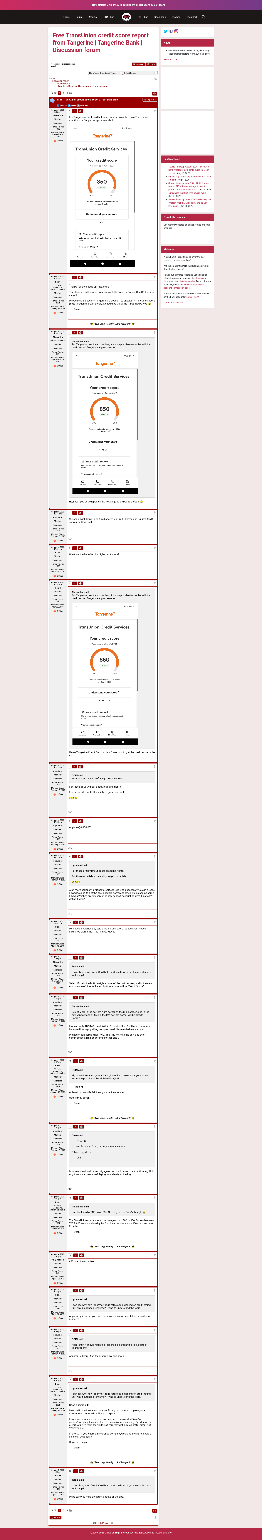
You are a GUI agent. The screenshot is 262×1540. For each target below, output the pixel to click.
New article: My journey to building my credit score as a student (128, 4)
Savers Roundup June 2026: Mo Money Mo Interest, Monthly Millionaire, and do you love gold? (189, 202)
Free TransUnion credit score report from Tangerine (83, 86)
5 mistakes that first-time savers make (187, 193)
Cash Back (192, 17)
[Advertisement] (187, 88)
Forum (79, 17)
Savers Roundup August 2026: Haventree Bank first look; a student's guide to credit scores (188, 170)
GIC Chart (143, 17)
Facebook (63, 106)
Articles (93, 17)
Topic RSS (151, 100)
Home (66, 17)
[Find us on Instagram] (176, 31)
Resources (160, 17)
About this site (164, 1532)
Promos (176, 17)
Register (140, 64)
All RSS (57, 1518)
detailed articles (187, 281)
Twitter (74, 106)
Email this (84, 106)
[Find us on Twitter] (166, 31)
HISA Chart (108, 17)
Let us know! (192, 297)
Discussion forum (60, 81)
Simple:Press (101, 1523)
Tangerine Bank (62, 83)
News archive (170, 59)
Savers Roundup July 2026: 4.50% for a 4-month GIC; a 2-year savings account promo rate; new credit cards (188, 186)
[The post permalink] (74, 111)
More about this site (173, 302)
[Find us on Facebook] (171, 31)
